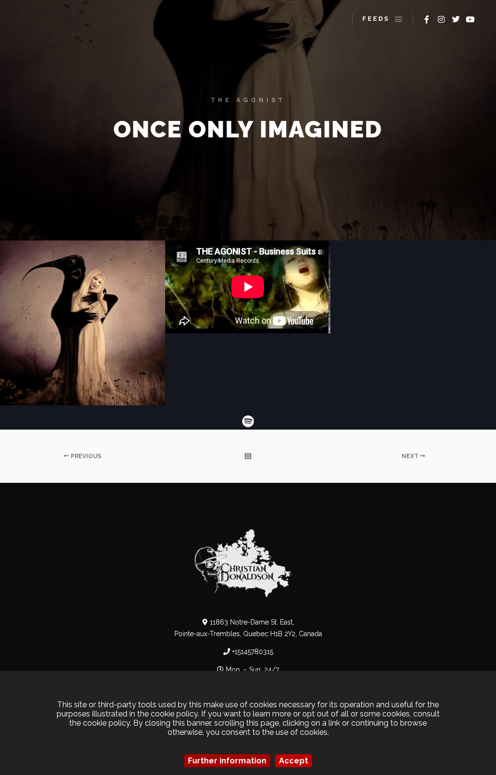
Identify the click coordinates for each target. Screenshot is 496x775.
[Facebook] (426, 19)
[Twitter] (456, 19)
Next (411, 456)
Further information (227, 760)
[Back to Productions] (247, 456)
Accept (293, 760)
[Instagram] (441, 19)
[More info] (376, 20)
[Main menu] (398, 19)
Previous (85, 456)
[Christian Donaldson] (43, 19)
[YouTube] (470, 19)
